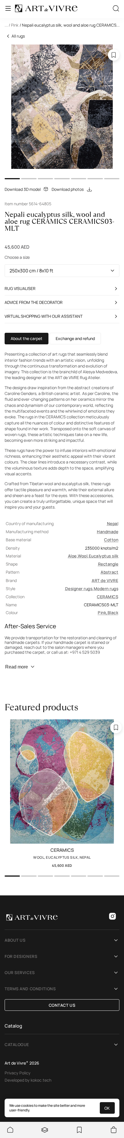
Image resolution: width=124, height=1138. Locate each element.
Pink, (102, 612)
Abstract (109, 572)
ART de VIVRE (105, 580)
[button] (62, 26)
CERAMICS (107, 596)
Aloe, (73, 556)
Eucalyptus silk (103, 556)
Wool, (83, 556)
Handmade (107, 531)
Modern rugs (106, 588)
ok (107, 1108)
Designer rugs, (79, 588)
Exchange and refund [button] (75, 338)
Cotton (111, 539)
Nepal (112, 523)
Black (113, 612)
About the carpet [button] (26, 338)
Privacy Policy (18, 1073)
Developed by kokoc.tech (28, 1080)
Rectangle (108, 564)
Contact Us (62, 1005)
